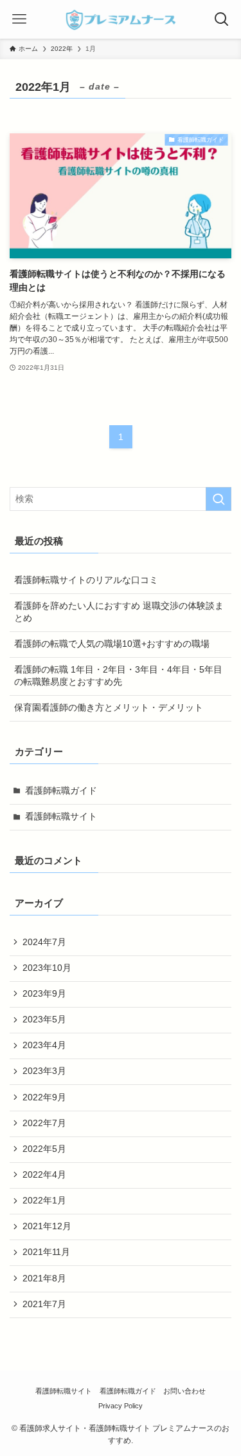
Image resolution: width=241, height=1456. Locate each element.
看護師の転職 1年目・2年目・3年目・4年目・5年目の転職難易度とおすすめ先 (118, 676)
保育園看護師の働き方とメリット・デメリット (108, 708)
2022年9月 (44, 1097)
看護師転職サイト (61, 816)
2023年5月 (44, 1019)
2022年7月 (44, 1123)
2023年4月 (44, 1045)
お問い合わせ (184, 1391)
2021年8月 (44, 1278)
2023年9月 (44, 994)
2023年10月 (46, 968)
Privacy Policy (120, 1406)
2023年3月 (44, 1071)
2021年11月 (46, 1252)
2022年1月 (44, 1200)
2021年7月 (44, 1304)
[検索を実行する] (218, 499)
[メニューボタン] (19, 19)
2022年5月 (44, 1149)
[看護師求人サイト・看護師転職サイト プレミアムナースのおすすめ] (121, 19)
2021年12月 (46, 1226)
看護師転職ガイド (61, 791)
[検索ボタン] (221, 19)
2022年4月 (44, 1175)
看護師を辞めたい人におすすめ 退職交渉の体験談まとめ (119, 612)
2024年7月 (44, 942)
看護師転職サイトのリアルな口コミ (86, 580)
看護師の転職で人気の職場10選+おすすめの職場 (112, 644)
